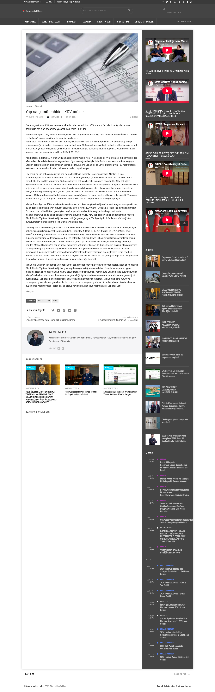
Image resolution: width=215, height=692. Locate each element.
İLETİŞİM (48, 2)
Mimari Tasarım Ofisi (32, 2)
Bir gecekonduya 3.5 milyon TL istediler (118, 320)
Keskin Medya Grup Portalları (68, 2)
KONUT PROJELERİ (51, 22)
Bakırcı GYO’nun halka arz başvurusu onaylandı (172, 356)
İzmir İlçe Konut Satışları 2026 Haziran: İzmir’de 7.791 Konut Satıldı (172, 607)
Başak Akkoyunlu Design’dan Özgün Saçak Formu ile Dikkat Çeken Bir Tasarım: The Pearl (174, 466)
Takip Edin (185, 22)
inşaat (40, 301)
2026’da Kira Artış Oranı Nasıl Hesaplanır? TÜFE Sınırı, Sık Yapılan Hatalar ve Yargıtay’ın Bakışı (174, 439)
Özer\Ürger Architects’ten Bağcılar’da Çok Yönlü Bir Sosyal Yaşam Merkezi (178, 521)
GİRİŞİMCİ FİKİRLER (144, 22)
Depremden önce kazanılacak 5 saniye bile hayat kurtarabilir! (175, 258)
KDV (48, 301)
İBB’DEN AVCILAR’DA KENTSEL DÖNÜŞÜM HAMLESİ (175, 339)
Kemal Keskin (56, 117)
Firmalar (71, 22)
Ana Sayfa (30, 22)
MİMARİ (163, 459)
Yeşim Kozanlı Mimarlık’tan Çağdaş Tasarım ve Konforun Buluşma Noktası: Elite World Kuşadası (172, 507)
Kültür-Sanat (166, 528)
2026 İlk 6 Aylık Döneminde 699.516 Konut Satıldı (171, 647)
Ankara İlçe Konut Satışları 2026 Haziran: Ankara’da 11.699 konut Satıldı (174, 621)
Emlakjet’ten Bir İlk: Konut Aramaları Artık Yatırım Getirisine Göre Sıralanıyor (175, 373)
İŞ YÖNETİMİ (123, 22)
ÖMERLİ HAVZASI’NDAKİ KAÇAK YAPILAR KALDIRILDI (174, 275)
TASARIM (86, 22)
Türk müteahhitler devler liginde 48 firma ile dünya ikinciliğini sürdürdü (172, 309)
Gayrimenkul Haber (35, 686)
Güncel (38, 106)
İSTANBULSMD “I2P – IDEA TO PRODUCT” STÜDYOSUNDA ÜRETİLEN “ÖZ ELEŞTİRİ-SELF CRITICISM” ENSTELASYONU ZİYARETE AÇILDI (172, 536)
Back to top (180, 674)
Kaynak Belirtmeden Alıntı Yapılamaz (173, 686)
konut (116, 145)
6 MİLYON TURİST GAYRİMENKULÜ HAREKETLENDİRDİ (170, 390)
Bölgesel (164, 602)
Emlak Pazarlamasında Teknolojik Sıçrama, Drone (50, 320)
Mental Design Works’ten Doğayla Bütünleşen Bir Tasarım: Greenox (174, 480)
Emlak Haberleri (167, 566)
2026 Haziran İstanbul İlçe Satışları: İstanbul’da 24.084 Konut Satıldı (174, 635)
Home (29, 106)
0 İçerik (135, 117)
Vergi (55, 301)
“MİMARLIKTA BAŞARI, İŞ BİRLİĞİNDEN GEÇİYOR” (171, 551)
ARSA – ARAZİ (104, 22)
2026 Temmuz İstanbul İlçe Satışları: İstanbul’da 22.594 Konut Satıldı (174, 571)
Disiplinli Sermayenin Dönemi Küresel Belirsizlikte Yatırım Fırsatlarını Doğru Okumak (174, 406)
